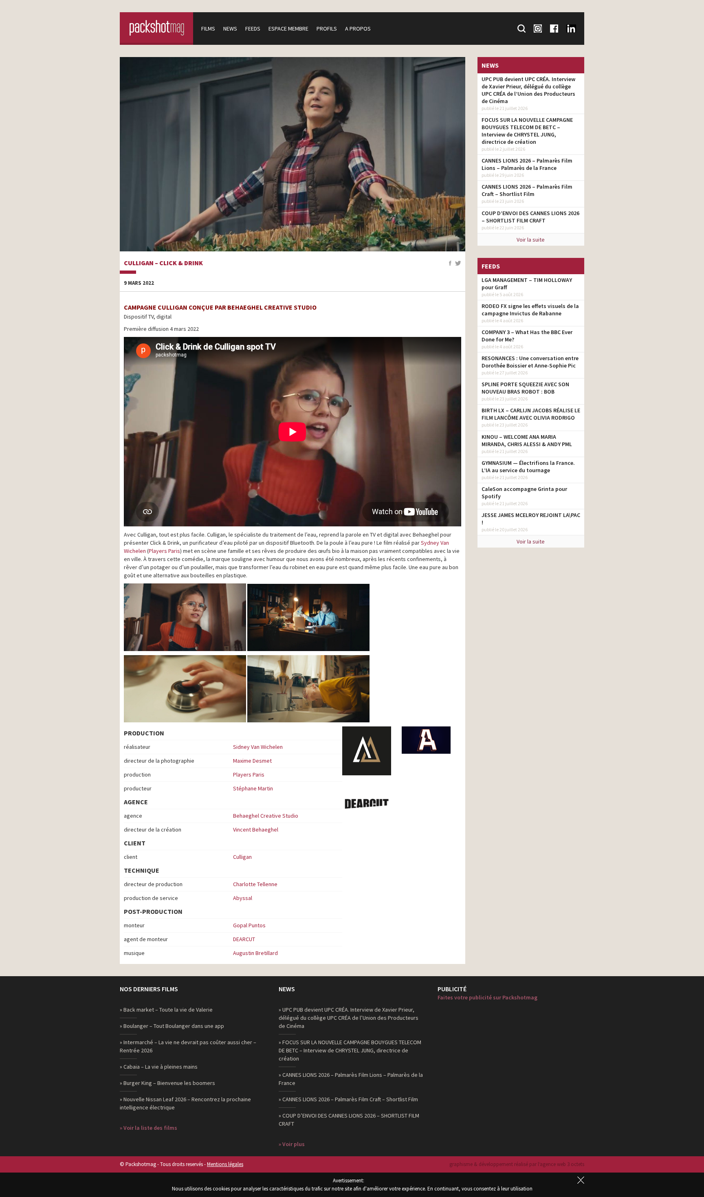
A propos (358, 28)
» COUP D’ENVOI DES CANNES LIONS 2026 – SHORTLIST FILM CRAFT (349, 1119)
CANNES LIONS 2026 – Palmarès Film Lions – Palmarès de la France (527, 164)
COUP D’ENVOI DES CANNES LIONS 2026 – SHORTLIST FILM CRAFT (530, 216)
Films (208, 28)
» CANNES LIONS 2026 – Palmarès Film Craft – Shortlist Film (348, 1099)
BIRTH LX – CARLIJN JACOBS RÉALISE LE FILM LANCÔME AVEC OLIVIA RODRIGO (531, 414)
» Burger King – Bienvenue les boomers (167, 1083)
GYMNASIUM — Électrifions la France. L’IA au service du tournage (528, 466)
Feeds (252, 28)
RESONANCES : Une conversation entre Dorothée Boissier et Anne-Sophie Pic (530, 361)
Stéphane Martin (253, 788)
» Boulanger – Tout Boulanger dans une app (172, 1026)
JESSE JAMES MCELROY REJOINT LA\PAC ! (531, 518)
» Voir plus (292, 1144)
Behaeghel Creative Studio (265, 815)
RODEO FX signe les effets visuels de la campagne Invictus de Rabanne (530, 309)
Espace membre (288, 28)
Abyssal (242, 898)
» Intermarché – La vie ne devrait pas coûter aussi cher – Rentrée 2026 (188, 1046)
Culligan (242, 856)
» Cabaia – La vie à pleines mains (159, 1066)
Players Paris (164, 550)
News (230, 28)
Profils (327, 28)
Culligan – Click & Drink (163, 263)
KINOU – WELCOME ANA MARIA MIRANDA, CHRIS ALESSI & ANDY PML (527, 440)
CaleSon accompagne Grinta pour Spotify (524, 492)
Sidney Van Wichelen (258, 746)
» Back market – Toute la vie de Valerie (166, 1009)
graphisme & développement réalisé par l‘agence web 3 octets (516, 1164)
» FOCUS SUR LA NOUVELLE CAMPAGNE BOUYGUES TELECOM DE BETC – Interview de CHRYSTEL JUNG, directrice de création (350, 1050)
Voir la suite (531, 239)
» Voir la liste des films (148, 1127)
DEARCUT (244, 939)
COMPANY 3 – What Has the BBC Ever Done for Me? (527, 335)
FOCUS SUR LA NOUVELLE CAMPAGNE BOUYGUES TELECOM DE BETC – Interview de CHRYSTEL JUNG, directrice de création (527, 130)
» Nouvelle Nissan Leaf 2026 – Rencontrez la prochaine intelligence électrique (185, 1103)
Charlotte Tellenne (255, 884)
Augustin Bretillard (255, 953)
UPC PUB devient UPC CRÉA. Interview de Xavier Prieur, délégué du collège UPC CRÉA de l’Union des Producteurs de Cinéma (528, 90)
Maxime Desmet (252, 760)
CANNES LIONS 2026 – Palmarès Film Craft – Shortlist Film (527, 190)
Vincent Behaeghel (255, 829)
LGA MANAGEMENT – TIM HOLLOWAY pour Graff (527, 283)
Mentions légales (225, 1164)
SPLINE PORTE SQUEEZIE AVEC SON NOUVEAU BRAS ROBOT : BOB (525, 388)
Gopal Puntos (249, 925)
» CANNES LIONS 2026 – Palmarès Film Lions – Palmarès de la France (351, 1079)
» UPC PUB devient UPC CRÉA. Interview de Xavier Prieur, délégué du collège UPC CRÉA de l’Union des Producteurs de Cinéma (348, 1018)
